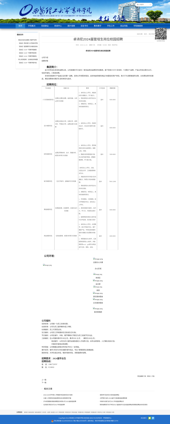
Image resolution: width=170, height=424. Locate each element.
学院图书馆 (81, 412)
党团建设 (45, 26)
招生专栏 (84, 26)
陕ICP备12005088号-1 (80, 421)
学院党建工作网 (110, 412)
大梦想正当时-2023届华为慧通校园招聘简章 (113, 398)
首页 (20, 26)
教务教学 (97, 26)
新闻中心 (58, 26)
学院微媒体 (138, 26)
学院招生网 (68, 412)
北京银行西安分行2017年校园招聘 (54, 405)
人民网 (48, 412)
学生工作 (110, 26)
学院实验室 (74, 412)
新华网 (44, 412)
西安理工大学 (54, 412)
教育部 (26, 412)
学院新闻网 (61, 412)
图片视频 (71, 26)
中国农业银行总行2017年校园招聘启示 (112, 401)
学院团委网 (87, 412)
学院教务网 (94, 412)
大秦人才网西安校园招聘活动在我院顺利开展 (57, 398)
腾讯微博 (153, 418)
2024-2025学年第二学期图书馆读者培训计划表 (58, 395)
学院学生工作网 (101, 412)
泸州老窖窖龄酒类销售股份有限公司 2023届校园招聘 (59, 401)
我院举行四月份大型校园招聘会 (109, 395)
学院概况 (31, 26)
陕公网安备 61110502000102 (63, 421)
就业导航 (124, 26)
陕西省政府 (31, 412)
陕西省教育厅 (38, 412)
